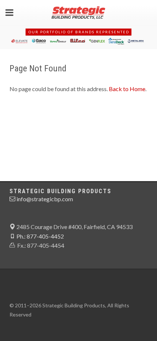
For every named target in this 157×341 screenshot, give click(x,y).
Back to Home (127, 88)
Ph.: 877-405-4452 (39, 236)
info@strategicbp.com (44, 198)
